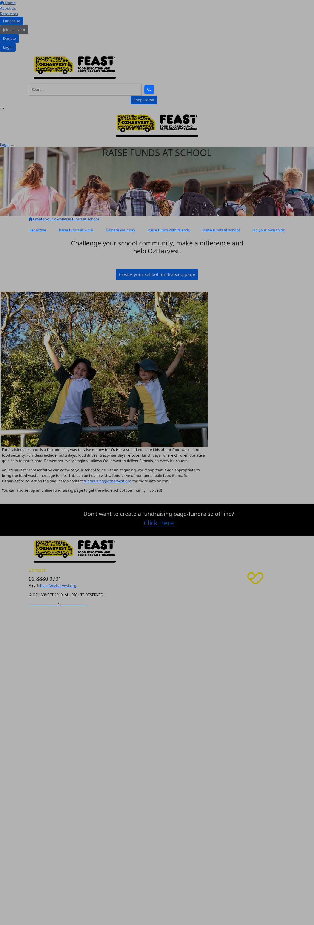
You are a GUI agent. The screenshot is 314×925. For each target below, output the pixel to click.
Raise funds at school (221, 230)
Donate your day (120, 230)
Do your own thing (269, 230)
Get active (37, 230)
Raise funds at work (76, 230)
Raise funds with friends (169, 230)
